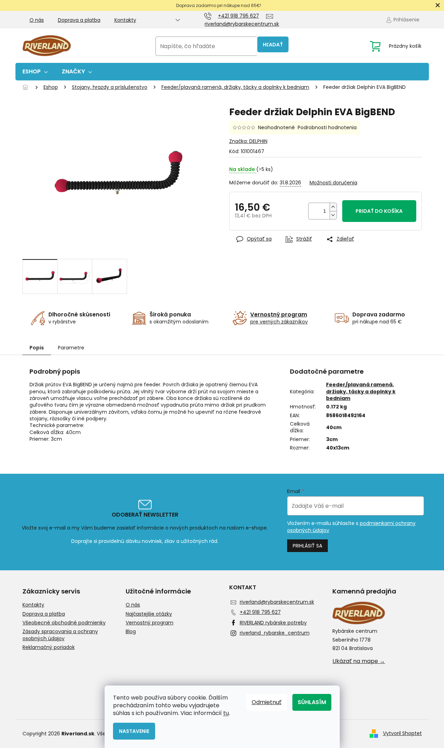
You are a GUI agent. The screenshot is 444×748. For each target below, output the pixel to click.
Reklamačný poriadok (48, 647)
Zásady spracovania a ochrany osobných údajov (60, 635)
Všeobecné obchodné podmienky (64, 622)
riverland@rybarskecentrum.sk (277, 601)
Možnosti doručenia (333, 182)
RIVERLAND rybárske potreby (273, 622)
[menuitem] (35, 71)
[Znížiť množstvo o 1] (333, 215)
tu (226, 713)
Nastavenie (134, 731)
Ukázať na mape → (358, 661)
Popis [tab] (36, 347)
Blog (131, 631)
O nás (36, 20)
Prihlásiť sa (307, 545)
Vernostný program (149, 622)
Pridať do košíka (379, 211)
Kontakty (125, 20)
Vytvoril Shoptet (402, 733)
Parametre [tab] (71, 347)
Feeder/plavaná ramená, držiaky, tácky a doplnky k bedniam (361, 391)
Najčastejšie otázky (149, 614)
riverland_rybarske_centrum (275, 632)
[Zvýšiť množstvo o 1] (333, 207)
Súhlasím (312, 702)
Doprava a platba (79, 20)
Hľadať (273, 44)
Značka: (248, 141)
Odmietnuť (266, 702)
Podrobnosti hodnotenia (327, 127)
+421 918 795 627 (260, 612)
